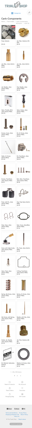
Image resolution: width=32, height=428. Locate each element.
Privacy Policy (22, 413)
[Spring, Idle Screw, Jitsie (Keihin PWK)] (8, 285)
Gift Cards (22, 396)
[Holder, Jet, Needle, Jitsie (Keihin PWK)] (8, 331)
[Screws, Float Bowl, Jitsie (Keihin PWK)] (8, 170)
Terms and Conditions (11, 413)
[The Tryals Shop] (16, 4)
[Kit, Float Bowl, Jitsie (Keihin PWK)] (24, 147)
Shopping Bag (9, 396)
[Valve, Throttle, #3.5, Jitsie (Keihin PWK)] (8, 101)
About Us (16, 416)
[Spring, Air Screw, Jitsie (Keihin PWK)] (24, 285)
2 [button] (17, 375)
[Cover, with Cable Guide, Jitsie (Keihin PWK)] (8, 239)
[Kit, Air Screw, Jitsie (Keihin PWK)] (24, 124)
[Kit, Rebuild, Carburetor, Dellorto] (8, 354)
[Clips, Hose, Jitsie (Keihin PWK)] (8, 216)
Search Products (10, 384)
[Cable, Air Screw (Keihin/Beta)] (8, 147)
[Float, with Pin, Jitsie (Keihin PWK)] (8, 193)
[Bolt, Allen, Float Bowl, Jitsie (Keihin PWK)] (24, 170)
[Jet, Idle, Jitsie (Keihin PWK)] (24, 55)
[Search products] (29, 12)
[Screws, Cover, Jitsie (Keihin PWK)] (8, 124)
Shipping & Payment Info (12, 414)
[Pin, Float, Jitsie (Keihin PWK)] (24, 239)
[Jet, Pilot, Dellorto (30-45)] (24, 331)
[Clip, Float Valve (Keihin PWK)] (24, 193)
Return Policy (24, 414)
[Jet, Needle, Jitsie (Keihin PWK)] (8, 78)
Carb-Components (22, 21)
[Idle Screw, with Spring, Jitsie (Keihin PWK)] (8, 308)
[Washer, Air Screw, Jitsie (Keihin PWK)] (24, 354)
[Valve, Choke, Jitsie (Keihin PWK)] (24, 101)
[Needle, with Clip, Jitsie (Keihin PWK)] (24, 308)
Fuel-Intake (10, 21)
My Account (22, 384)
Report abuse (22, 419)
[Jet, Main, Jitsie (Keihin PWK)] (8, 55)
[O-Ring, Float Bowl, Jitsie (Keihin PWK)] (24, 262)
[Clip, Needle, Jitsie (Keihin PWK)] (24, 78)
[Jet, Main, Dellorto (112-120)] (24, 32)
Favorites (22, 390)
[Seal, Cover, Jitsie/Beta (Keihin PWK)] (24, 216)
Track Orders (10, 390)
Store (3, 21)
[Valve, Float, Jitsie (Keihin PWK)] (8, 262)
